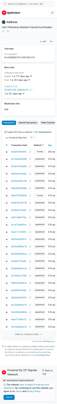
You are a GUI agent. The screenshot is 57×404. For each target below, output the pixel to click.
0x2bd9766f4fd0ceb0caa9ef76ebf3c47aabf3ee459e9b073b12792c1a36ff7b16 (19, 152)
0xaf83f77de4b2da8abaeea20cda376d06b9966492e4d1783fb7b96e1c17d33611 (19, 261)
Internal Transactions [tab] (28, 123)
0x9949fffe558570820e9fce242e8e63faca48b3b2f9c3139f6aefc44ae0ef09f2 (19, 290)
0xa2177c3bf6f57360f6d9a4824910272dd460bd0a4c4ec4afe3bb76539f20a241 (19, 232)
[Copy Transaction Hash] (30, 152)
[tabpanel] (28, 233)
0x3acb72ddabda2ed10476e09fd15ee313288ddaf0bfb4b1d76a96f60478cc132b (19, 166)
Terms (19, 391)
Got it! (9, 397)
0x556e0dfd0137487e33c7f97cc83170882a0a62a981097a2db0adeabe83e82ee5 (19, 239)
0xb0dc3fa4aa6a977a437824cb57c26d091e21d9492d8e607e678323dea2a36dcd (19, 173)
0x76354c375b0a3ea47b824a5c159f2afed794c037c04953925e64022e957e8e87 (19, 275)
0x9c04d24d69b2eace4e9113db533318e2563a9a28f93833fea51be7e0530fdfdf (19, 312)
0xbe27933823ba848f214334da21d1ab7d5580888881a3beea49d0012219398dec (19, 195)
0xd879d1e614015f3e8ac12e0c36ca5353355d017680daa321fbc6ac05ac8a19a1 (19, 203)
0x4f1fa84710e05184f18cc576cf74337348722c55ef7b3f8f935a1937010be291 (19, 217)
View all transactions (27, 334)
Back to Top (47, 372)
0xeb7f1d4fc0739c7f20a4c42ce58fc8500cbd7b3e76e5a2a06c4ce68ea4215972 (19, 319)
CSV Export (47, 341)
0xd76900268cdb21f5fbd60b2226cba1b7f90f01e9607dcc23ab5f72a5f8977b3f (19, 254)
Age (50, 145)
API (44, 41)
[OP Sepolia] (11, 12)
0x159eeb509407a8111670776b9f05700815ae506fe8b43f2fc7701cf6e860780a (19, 159)
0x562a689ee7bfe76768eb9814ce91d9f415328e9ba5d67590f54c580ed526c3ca (19, 246)
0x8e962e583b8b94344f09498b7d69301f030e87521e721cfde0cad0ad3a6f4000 (19, 188)
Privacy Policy (33, 391)
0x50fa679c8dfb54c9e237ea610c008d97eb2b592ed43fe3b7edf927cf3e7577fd (19, 210)
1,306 (35, 132)
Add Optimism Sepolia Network (19, 380)
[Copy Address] (3, 31)
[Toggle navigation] (52, 13)
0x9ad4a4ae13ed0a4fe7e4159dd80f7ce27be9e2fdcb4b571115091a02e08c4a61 (19, 268)
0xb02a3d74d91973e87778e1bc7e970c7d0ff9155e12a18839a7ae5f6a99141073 (19, 297)
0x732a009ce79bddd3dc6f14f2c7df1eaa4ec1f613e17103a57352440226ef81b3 (19, 305)
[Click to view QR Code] (8, 31)
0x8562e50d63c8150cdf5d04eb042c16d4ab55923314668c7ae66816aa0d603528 (19, 283)
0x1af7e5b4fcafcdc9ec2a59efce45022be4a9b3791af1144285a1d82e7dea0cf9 (19, 224)
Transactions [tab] (9, 123)
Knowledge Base (43, 355)
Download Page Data (17, 137)
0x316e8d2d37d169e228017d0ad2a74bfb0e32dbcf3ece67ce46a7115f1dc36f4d (19, 327)
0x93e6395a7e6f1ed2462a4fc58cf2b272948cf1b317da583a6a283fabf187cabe (19, 181)
